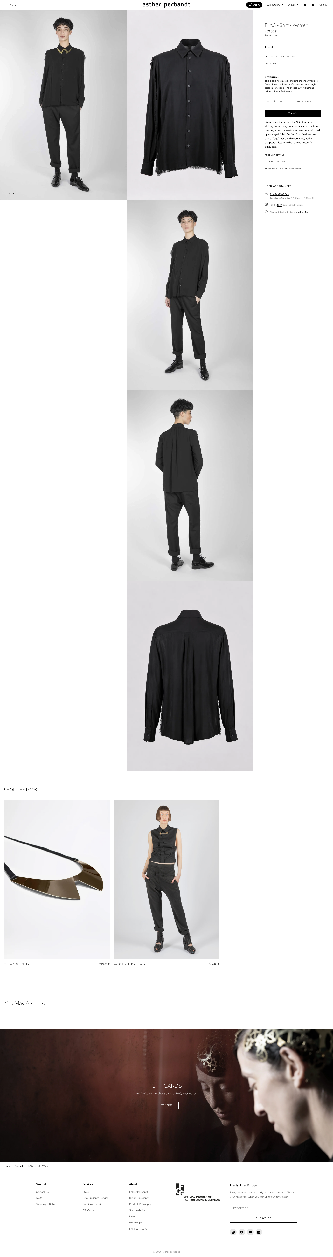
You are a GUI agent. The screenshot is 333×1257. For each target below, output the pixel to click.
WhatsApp (303, 212)
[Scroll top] (327, 1251)
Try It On (292, 113)
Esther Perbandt (138, 1192)
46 (293, 56)
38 (271, 56)
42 (282, 56)
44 (288, 56)
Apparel (19, 1166)
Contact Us (42, 1192)
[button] (305, 5)
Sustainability (137, 1210)
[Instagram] (233, 1232)
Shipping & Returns (47, 1204)
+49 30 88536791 (279, 193)
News (132, 1216)
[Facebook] (242, 1232)
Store (86, 1192)
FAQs (39, 1198)
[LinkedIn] (259, 1232)
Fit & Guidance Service (95, 1198)
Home (8, 1166)
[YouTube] (250, 1232)
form (279, 204)
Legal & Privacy (138, 1229)
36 (266, 56)
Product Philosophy (140, 1204)
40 (277, 56)
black (270, 47)
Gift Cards (88, 1210)
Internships (135, 1222)
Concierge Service (93, 1204)
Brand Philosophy (139, 1198)
